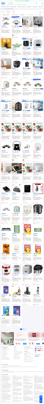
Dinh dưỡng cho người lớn (6, 379)
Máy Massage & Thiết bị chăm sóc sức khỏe (6, 396)
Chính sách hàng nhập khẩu (5, 357)
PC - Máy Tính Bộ (27, 388)
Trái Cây (3, 383)
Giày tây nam (17, 393)
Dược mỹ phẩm (8, 399)
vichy (9, 372)
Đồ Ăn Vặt (26, 399)
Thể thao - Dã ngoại (37, 378)
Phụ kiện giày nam (16, 394)
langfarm (5, 372)
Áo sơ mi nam (17, 382)
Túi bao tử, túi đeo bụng (19, 401)
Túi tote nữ (17, 398)
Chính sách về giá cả (26, 352)
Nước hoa (4, 398)
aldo (29, 371)
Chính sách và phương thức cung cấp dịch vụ (29, 358)
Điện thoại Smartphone (4, 390)
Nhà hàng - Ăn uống (38, 393)
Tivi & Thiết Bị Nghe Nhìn (38, 382)
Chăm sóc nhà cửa (6, 388)
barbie (13, 371)
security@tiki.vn (8, 359)
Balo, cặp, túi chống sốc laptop (28, 377)
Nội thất (27, 392)
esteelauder (7, 371)
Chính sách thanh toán (27, 355)
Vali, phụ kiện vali (31, 377)
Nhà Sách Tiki (36, 400)
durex (19, 371)
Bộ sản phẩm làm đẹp (6, 399)
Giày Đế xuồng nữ (17, 390)
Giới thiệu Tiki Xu (16, 355)
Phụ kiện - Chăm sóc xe (37, 397)
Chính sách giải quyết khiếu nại (18, 353)
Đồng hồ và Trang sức (26, 382)
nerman (38, 371)
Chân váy (18, 378)
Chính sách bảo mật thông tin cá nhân (18, 352)
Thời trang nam (15, 381)
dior (4, 371)
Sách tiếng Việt (36, 401)
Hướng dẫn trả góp (4, 356)
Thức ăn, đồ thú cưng (5, 387)
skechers (27, 371)
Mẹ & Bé (39, 379)
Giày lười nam (14, 393)
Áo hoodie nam (16, 383)
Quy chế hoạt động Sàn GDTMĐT (28, 348)
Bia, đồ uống (4, 386)
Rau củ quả (4, 384)
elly (23, 371)
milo (24, 371)
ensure (17, 371)
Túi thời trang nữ (15, 396)
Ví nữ (20, 397)
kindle (36, 371)
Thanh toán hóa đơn (36, 392)
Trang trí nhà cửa (25, 390)
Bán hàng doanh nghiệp (17, 357)
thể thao (25, 4)
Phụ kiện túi (20, 398)
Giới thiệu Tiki (15, 348)
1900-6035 (5, 348)
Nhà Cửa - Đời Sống (26, 389)
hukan (7, 372)
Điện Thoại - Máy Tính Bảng (6, 389)
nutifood (33, 371)
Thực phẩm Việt (8, 384)
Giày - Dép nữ (15, 387)
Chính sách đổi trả (4, 355)
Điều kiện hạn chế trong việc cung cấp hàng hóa (29, 354)
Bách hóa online (38, 380)
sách (23, 4)
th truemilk (10, 371)
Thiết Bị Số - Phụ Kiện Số (37, 384)
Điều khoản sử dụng (16, 354)
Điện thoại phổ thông (5, 391)
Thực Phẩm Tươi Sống (5, 382)
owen (15, 371)
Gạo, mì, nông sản (5, 385)
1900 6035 (5, 367)
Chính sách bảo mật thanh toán (18, 351)
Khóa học (41, 392)
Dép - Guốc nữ (18, 388)
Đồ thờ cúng (26, 394)
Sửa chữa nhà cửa (27, 391)
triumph (31, 371)
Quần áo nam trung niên (17, 385)
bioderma (21, 371)
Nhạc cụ (29, 394)
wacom (40, 371)
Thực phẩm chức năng (6, 395)
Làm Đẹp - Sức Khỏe (5, 393)
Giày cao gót (14, 388)
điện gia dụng (9, 4)
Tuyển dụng (15, 350)
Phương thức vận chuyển (5, 353)
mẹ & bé (15, 4)
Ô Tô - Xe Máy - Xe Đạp (37, 396)
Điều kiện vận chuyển (16, 358)
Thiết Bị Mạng (27, 387)
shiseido (3, 372)
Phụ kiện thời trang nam (28, 380)
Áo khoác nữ (18, 377)
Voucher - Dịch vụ (36, 391)
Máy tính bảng (5, 392)
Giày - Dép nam (15, 392)
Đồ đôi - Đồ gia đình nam (18, 384)
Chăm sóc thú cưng (25, 397)
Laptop (30, 388)
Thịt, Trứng (5, 383)
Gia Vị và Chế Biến (27, 398)
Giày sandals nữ (17, 389)
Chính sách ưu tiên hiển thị (27, 356)
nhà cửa (21, 4)
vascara (3, 371)
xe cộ (12, 4)
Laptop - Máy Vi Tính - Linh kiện (28, 385)
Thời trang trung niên (16, 379)
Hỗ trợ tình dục (8, 398)
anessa (42, 371)
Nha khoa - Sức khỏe (38, 394)
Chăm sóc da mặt (4, 394)
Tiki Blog (15, 349)
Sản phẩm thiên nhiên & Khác (6, 397)
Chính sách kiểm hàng (4, 354)
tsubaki (13, 372)
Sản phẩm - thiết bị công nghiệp (39, 381)
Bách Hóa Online (25, 396)
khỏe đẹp (18, 4)
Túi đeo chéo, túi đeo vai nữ (16, 397)
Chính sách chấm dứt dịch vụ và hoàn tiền (29, 359)
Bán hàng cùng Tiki (26, 349)
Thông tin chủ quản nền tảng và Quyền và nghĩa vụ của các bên (29, 361)
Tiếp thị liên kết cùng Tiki (17, 356)
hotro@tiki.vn (8, 358)
